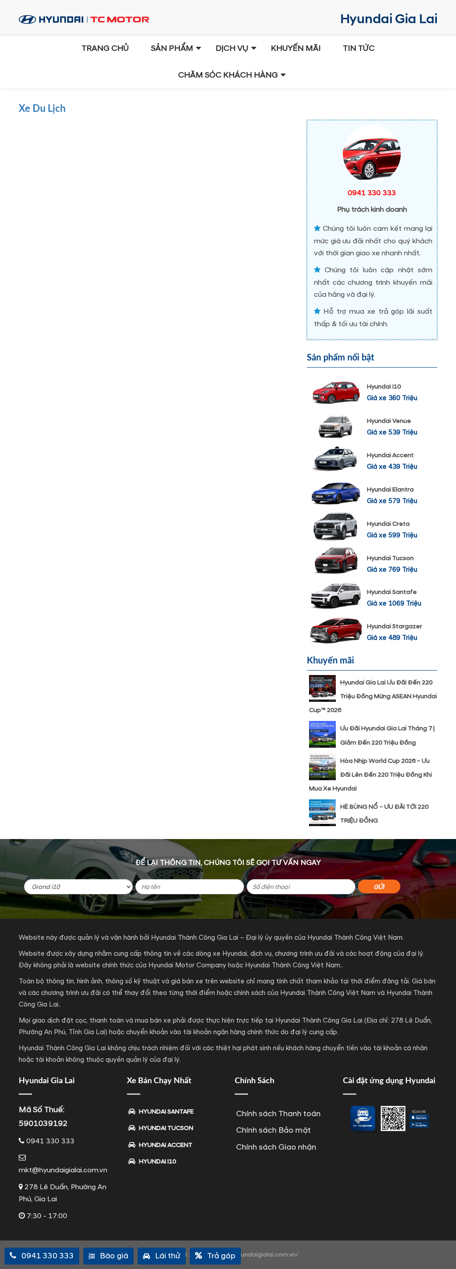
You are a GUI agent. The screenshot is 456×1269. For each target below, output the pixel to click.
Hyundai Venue (389, 421)
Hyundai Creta (388, 524)
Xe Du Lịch (42, 109)
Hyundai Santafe (392, 592)
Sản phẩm (172, 48)
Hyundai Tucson (390, 558)
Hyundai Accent (390, 455)
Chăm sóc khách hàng (228, 75)
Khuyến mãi (296, 48)
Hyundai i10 (384, 386)
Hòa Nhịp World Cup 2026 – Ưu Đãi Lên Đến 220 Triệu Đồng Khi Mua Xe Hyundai (370, 774)
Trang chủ (105, 48)
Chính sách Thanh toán (278, 1114)
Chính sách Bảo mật (273, 1130)
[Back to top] (443, 1247)
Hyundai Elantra (390, 489)
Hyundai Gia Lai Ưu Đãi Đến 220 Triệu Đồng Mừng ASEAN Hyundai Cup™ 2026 (373, 696)
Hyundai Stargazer (394, 626)
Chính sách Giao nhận (276, 1147)
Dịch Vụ (232, 48)
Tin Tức (359, 48)
